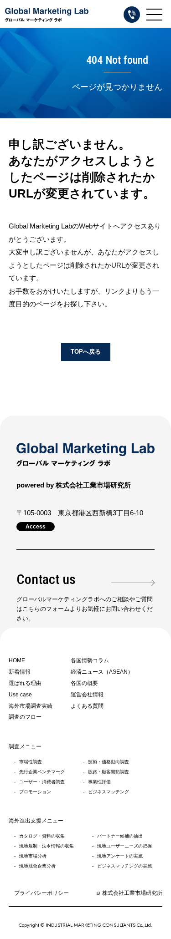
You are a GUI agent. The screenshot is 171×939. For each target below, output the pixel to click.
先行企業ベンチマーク (42, 771)
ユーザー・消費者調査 (42, 781)
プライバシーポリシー (41, 893)
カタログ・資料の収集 (42, 835)
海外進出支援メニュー (36, 820)
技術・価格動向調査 (108, 761)
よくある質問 (87, 706)
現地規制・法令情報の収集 (46, 845)
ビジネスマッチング (108, 791)
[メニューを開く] (154, 14)
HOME (17, 660)
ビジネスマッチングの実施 (124, 865)
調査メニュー (25, 746)
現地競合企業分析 (37, 865)
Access (36, 526)
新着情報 (20, 672)
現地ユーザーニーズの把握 (124, 845)
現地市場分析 (33, 855)
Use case (20, 694)
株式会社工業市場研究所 (132, 893)
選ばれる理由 (25, 683)
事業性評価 (99, 781)
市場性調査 (30, 761)
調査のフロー (25, 717)
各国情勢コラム (90, 660)
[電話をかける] (132, 14)
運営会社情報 (87, 694)
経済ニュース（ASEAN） (102, 672)
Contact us (46, 579)
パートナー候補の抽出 (120, 835)
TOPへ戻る (86, 351)
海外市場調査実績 (30, 706)
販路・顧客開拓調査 (108, 771)
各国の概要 (84, 683)
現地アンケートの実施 (120, 855)
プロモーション (35, 791)
